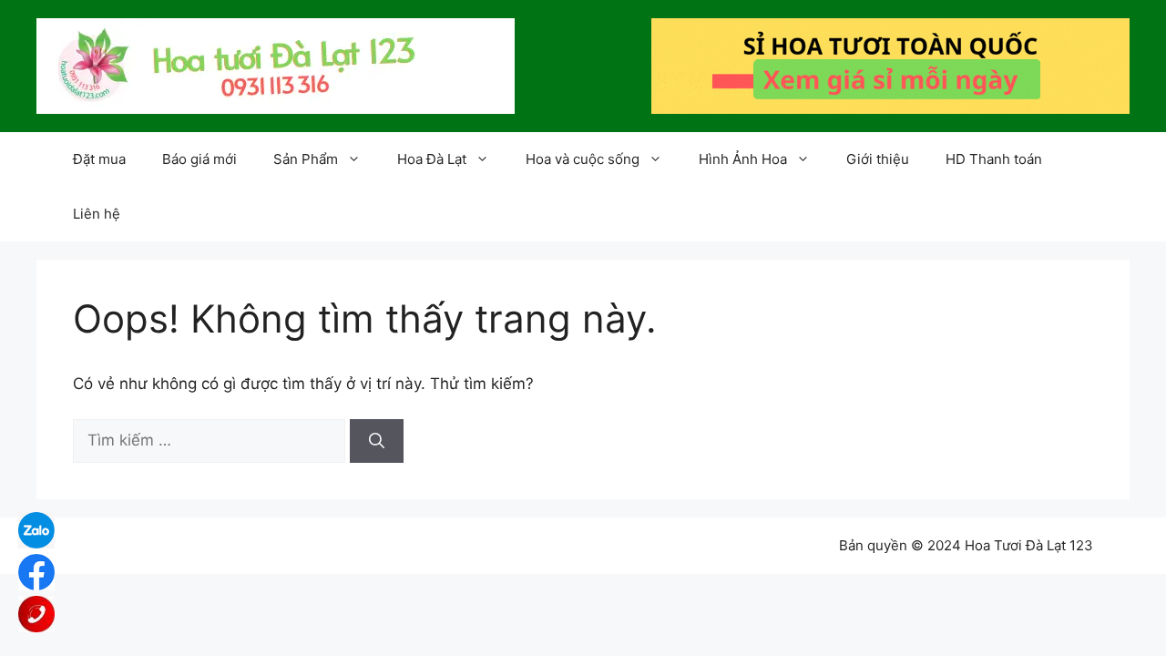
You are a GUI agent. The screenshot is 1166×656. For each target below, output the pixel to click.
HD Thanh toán (994, 159)
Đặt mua (99, 159)
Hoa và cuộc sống (582, 159)
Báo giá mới (199, 159)
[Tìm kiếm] (377, 441)
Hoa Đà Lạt (431, 159)
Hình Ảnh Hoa (743, 159)
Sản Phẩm (305, 159)
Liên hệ (96, 213)
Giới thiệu (877, 159)
